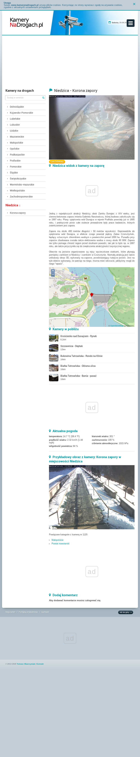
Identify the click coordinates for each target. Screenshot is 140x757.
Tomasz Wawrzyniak (26, 664)
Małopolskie (16, 142)
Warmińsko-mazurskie (22, 184)
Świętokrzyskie (18, 178)
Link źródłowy (57, 162)
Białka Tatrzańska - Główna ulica (78, 365)
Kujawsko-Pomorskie (21, 112)
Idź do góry (124, 612)
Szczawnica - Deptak (71, 346)
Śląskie (14, 172)
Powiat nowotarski (60, 543)
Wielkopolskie (17, 190)
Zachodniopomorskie (21, 196)
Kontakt (45, 612)
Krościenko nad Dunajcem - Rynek (78, 336)
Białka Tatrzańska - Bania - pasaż (78, 375)
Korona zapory (18, 212)
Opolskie (14, 148)
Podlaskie (15, 160)
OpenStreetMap (116, 326)
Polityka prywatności (28, 612)
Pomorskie (15, 166)
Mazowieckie (17, 136)
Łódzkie (14, 130)
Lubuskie (15, 124)
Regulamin (10, 612)
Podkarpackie (17, 154)
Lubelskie (15, 118)
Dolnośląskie (17, 106)
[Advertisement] (70, 63)
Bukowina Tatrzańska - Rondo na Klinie (81, 356)
